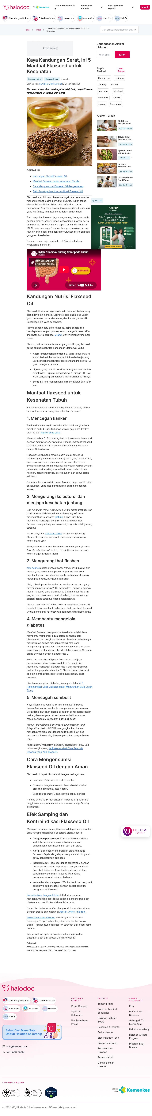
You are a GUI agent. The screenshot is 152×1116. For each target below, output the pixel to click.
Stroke (114, 84)
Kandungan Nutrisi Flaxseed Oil (50, 176)
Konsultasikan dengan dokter (43, 895)
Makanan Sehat (51, 79)
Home (27, 29)
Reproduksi (115, 104)
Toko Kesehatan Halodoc (41, 917)
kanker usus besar (51, 432)
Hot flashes (33, 567)
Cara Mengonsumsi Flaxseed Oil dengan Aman (58, 186)
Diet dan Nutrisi (34, 79)
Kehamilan (103, 91)
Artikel (38, 29)
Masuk (145, 7)
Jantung (102, 84)
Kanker (101, 104)
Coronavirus (104, 78)
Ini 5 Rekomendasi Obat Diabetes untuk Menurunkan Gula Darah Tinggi (59, 687)
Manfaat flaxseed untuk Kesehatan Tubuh (56, 181)
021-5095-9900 (13, 1051)
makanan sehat (53, 533)
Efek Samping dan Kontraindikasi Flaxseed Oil (58, 191)
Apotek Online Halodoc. (72, 911)
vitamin (58, 334)
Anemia (116, 97)
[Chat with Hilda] (135, 831)
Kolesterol (118, 91)
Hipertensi (103, 97)
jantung (59, 516)
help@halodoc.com (14, 1046)
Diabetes (119, 78)
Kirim (122, 54)
